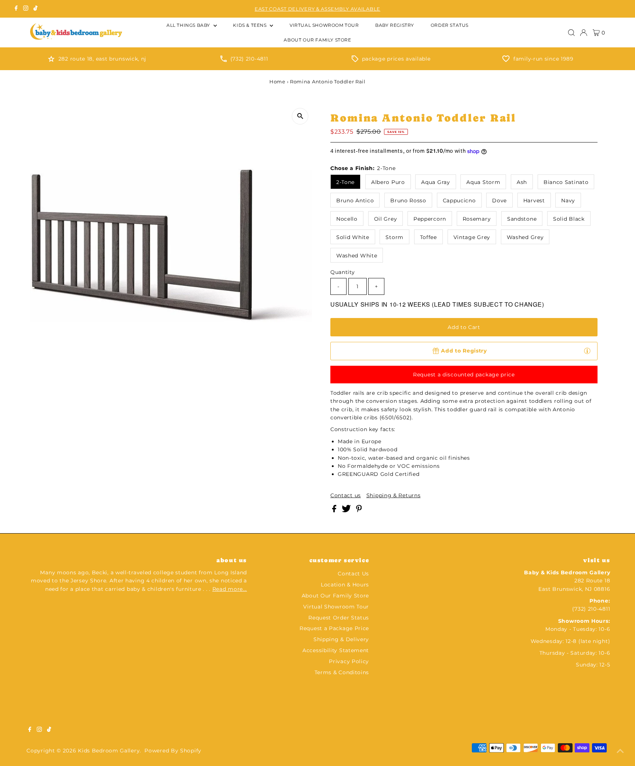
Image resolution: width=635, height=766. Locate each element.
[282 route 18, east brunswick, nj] (51, 60)
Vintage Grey (471, 237)
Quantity (342, 272)
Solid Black (569, 219)
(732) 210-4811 (249, 58)
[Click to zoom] (300, 116)
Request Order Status (338, 617)
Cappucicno (459, 200)
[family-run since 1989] (506, 60)
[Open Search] (571, 32)
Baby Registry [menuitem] (394, 25)
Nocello (347, 219)
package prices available (396, 58)
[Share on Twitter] (347, 510)
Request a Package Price (334, 628)
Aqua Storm (483, 182)
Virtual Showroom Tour (336, 606)
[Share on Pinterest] (359, 510)
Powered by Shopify (172, 750)
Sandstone (522, 219)
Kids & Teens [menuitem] (250, 25)
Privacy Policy (349, 661)
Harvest (534, 200)
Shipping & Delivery (341, 639)
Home (277, 81)
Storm (394, 237)
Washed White (356, 255)
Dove (499, 200)
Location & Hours (345, 584)
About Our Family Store (335, 595)
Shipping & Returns (393, 495)
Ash (522, 182)
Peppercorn (429, 219)
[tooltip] (587, 351)
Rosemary (477, 219)
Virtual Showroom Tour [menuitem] (324, 25)
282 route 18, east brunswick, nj (102, 58)
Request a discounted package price (464, 374)
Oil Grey (385, 219)
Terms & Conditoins (342, 672)
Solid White (352, 237)
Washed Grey (525, 237)
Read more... (229, 589)
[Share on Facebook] (335, 510)
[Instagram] (25, 9)
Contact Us (353, 573)
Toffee (428, 237)
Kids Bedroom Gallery (109, 750)
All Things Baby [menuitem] (189, 25)
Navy (568, 200)
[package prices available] (355, 60)
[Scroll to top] (620, 751)
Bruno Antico (355, 200)
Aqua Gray (435, 182)
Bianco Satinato (566, 182)
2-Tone (345, 182)
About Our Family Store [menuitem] (317, 40)
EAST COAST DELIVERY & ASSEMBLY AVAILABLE (317, 9)
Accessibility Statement (335, 650)
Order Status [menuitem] (450, 25)
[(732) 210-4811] (223, 60)
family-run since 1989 (543, 58)
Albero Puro (388, 182)
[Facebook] (16, 9)
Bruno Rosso (408, 200)
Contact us (345, 495)
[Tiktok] (35, 9)
